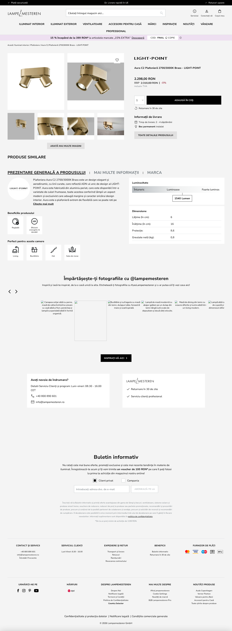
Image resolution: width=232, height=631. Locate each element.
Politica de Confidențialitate (115, 600)
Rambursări (116, 558)
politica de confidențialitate (140, 516)
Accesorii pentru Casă (204, 600)
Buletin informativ (160, 551)
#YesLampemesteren (160, 590)
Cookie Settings (160, 593)
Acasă (10, 45)
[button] (21, 126)
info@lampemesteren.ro (50, 402)
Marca (154, 172)
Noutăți (188, 24)
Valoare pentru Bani (204, 597)
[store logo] (24, 13)
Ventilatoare (92, 24)
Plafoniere (35, 45)
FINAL (163, 37)
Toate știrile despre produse (204, 603)
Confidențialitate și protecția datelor (85, 616)
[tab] (49, 173)
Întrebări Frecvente (28, 558)
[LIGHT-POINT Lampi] (151, 58)
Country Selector (116, 603)
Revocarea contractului (116, 561)
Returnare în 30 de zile (160, 554)
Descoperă (138, 37)
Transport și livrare (115, 551)
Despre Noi (116, 590)
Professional (116, 31)
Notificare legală (115, 593)
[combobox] (115, 13)
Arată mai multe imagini (65, 145)
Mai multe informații (116, 172)
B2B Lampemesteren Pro (160, 600)
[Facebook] (18, 590)
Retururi (116, 554)
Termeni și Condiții (116, 597)
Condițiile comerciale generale (150, 616)
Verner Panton (204, 593)
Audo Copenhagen (204, 590)
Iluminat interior (22, 45)
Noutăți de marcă (160, 597)
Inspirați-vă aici (114, 358)
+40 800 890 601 (46, 396)
